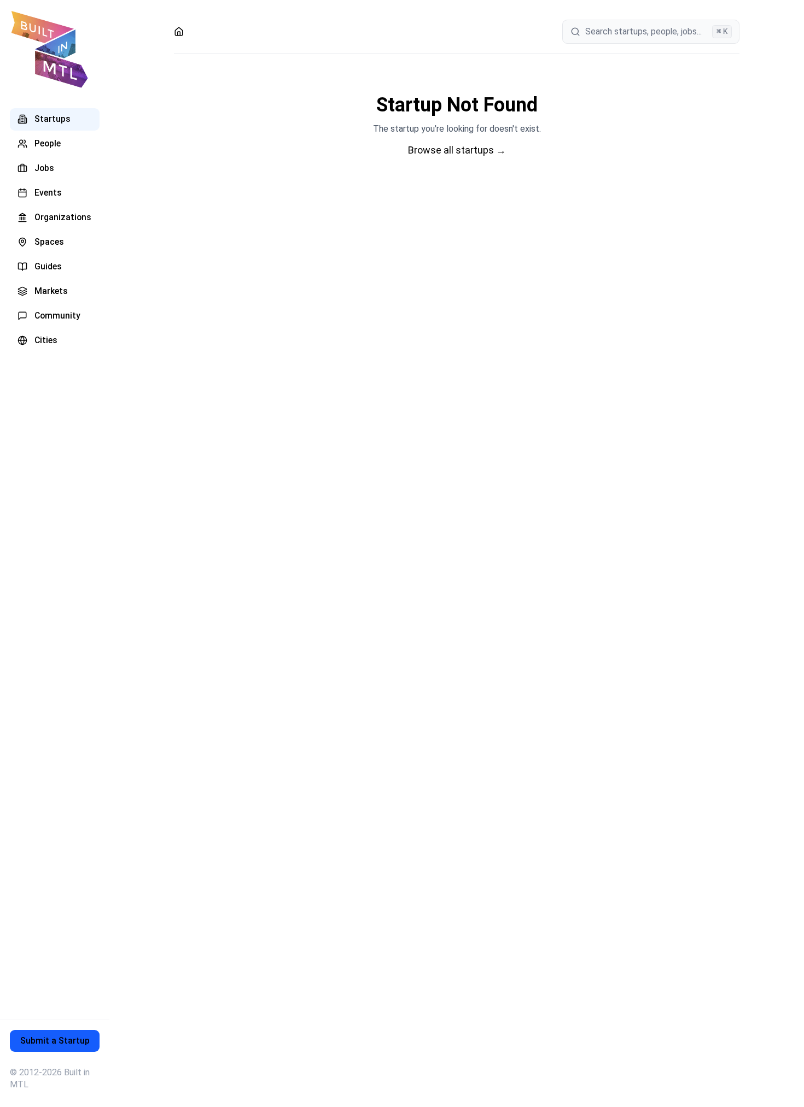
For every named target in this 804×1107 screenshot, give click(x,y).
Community (57, 315)
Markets (51, 291)
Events (48, 192)
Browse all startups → (457, 150)
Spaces (49, 242)
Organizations (62, 217)
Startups (52, 119)
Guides (48, 266)
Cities (45, 340)
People (47, 143)
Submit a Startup (55, 1040)
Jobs (44, 168)
